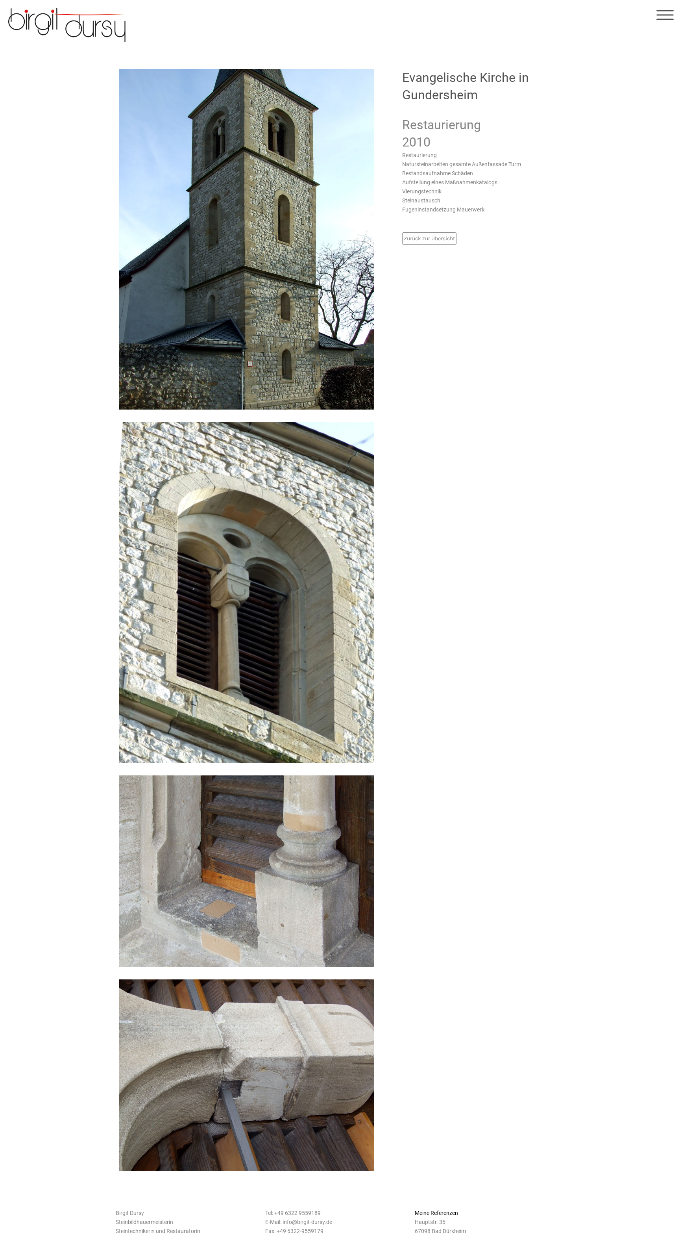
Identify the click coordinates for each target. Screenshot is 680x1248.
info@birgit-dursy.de (307, 1222)
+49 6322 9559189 (297, 1213)
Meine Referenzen (436, 1213)
